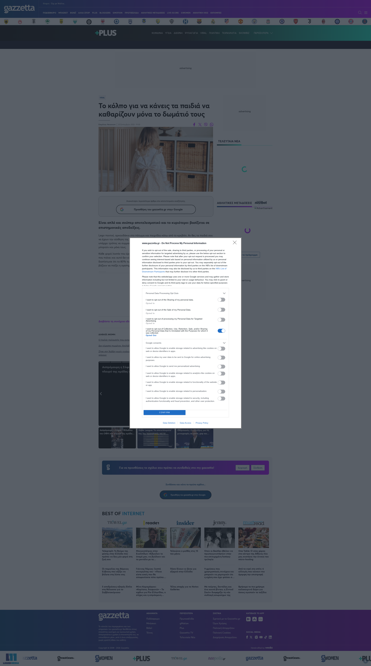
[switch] (221, 300)
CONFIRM (164, 412)
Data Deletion (169, 423)
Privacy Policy (202, 423)
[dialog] (185, 333)
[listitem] (185, 293)
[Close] (235, 243)
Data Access (185, 423)
